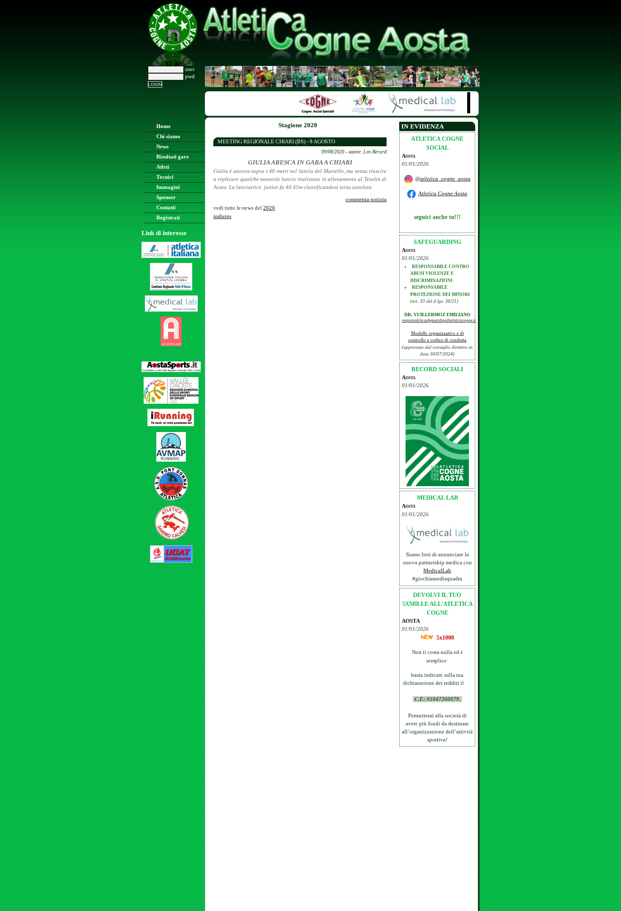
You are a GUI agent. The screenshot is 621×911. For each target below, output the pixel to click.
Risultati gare (172, 157)
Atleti (162, 167)
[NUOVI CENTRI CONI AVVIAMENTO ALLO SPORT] (358, 112)
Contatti (166, 208)
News (162, 147)
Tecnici (165, 177)
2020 (269, 208)
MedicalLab (437, 571)
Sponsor (166, 197)
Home (163, 126)
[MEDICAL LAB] (417, 112)
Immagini (168, 187)
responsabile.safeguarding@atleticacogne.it (439, 320)
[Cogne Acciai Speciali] (313, 112)
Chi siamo (168, 137)
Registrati (168, 218)
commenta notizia (366, 199)
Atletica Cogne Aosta (442, 194)
